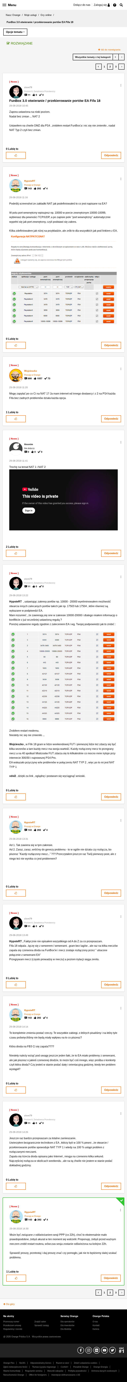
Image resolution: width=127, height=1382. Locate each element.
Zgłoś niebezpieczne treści (15, 1367)
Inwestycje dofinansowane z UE (65, 1375)
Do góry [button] (10, 1304)
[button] (121, 85)
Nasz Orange (13, 15)
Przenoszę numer (11, 1321)
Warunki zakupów (55, 1371)
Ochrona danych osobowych (104, 1371)
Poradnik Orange (81, 1367)
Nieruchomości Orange (13, 1375)
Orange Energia (100, 1367)
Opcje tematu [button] (14, 32)
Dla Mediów (66, 1329)
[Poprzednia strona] (99, 67)
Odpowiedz (111, 155)
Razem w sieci (62, 1363)
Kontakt (96, 1325)
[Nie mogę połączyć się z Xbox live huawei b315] (116, 57)
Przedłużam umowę (12, 1325)
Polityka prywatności (77, 1371)
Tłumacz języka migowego (44, 1367)
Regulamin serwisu (33, 1371)
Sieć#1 (22, 1363)
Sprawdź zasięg (41, 1325)
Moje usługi (30, 15)
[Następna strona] (121, 67)
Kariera (96, 1329)
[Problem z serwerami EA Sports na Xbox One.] (121, 57)
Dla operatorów (67, 1321)
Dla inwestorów (67, 1325)
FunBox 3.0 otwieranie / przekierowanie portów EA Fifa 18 (54, 101)
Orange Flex (8, 1363)
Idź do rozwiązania (110, 49)
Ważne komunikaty (11, 1371)
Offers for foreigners (38, 1375)
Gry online (46, 15)
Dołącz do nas (81, 4)
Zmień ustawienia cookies (85, 1363)
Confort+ (64, 1367)
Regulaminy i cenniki (12, 1329)
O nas (95, 1321)
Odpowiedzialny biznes (40, 1363)
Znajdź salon (40, 1321)
